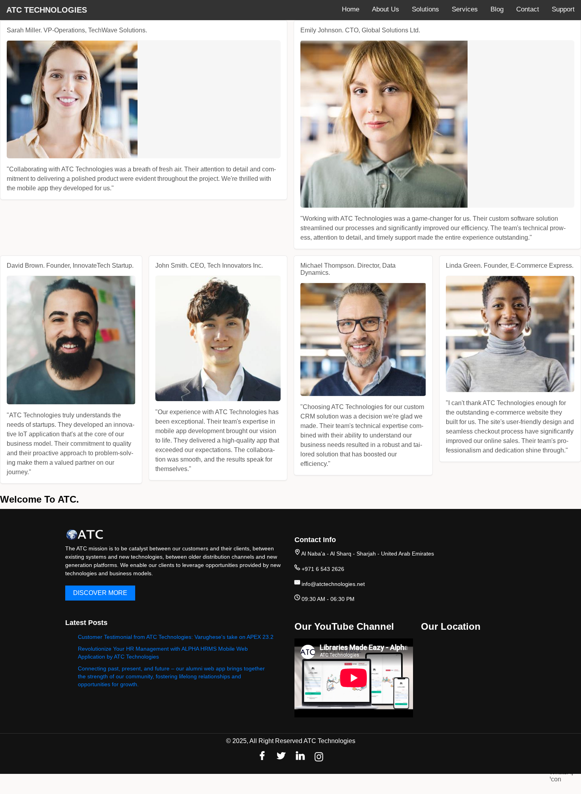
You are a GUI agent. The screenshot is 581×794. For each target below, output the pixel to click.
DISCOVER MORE (100, 592)
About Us (385, 9)
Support (563, 9)
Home (350, 9)
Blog (497, 9)
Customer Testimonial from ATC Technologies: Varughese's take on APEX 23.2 (176, 637)
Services (465, 9)
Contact (527, 9)
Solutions (425, 9)
